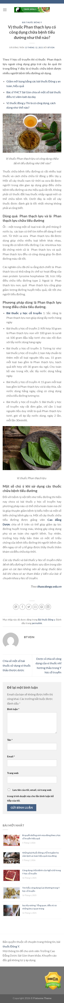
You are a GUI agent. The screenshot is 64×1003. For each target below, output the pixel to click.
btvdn (51, 47)
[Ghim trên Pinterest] (42, 607)
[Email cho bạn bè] (35, 607)
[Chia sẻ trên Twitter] (29, 607)
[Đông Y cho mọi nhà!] (32, 9)
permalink (37, 623)
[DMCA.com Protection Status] (53, 980)
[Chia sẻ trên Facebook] (22, 607)
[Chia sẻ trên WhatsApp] (16, 607)
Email (11, 756)
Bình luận (13, 709)
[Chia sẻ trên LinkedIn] (48, 607)
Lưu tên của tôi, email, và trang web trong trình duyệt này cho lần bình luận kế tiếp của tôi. (30, 795)
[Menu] (5, 9)
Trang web (12, 772)
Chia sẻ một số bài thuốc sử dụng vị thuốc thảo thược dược (17, 665)
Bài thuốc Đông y (32, 22)
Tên (10, 739)
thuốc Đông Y (11, 946)
